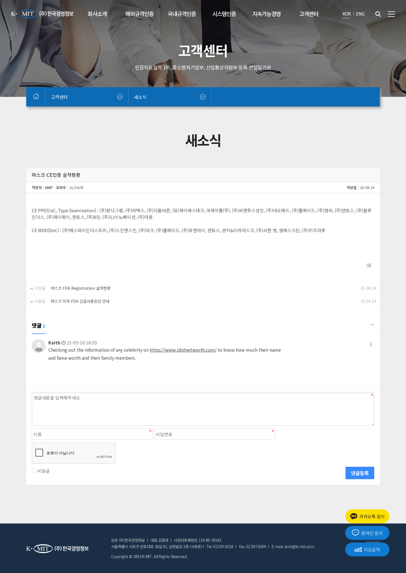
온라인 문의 (372, 533)
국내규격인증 (182, 14)
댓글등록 (360, 473)
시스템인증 (224, 14)
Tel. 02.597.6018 (219, 546)
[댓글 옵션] (370, 344)
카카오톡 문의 (372, 516)
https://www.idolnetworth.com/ (183, 349)
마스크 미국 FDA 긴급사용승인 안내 (80, 301)
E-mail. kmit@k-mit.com (292, 546)
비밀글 (43, 470)
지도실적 (372, 549)
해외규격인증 (139, 14)
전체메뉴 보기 (391, 14)
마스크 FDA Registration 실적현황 (80, 288)
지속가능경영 (266, 14)
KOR (346, 13)
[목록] (369, 265)
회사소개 (97, 14)
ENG (360, 13)
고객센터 (308, 14)
